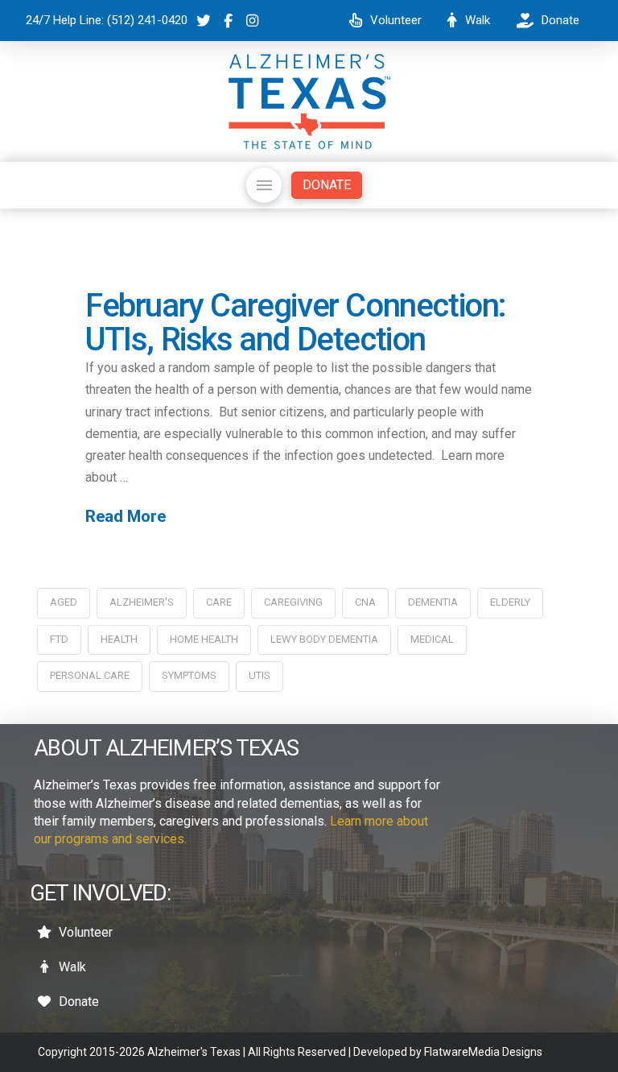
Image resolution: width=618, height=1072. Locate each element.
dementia (433, 602)
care (219, 602)
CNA (365, 602)
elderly (510, 602)
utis (259, 675)
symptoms (189, 675)
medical (432, 639)
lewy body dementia (324, 639)
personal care (90, 675)
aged (63, 602)
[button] (264, 185)
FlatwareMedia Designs (483, 1051)
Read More (125, 516)
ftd (59, 639)
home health (204, 639)
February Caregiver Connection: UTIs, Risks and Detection (295, 322)
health (119, 639)
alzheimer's (141, 602)
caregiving (293, 602)
